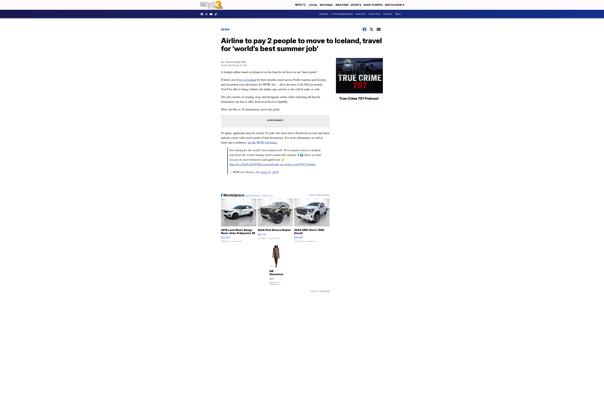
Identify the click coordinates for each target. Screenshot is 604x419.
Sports (356, 4)
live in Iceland (247, 80)
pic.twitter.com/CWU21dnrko (298, 164)
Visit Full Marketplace (319, 195)
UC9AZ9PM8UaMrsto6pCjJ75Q (212, 14)
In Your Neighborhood (342, 14)
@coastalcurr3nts (216, 14)
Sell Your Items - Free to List (259, 196)
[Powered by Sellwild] (325, 291)
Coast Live (360, 14)
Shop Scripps (373, 4)
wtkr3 (207, 14)
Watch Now (394, 4)
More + (398, 14)
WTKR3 (203, 14)
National (326, 4)
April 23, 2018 (270, 172)
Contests (387, 14)
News (225, 29)
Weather (341, 4)
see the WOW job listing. (263, 142)
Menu (299, 4)
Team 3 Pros (374, 14)
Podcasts (323, 14)
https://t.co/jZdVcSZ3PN (244, 164)
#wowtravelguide (269, 164)
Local (313, 4)
